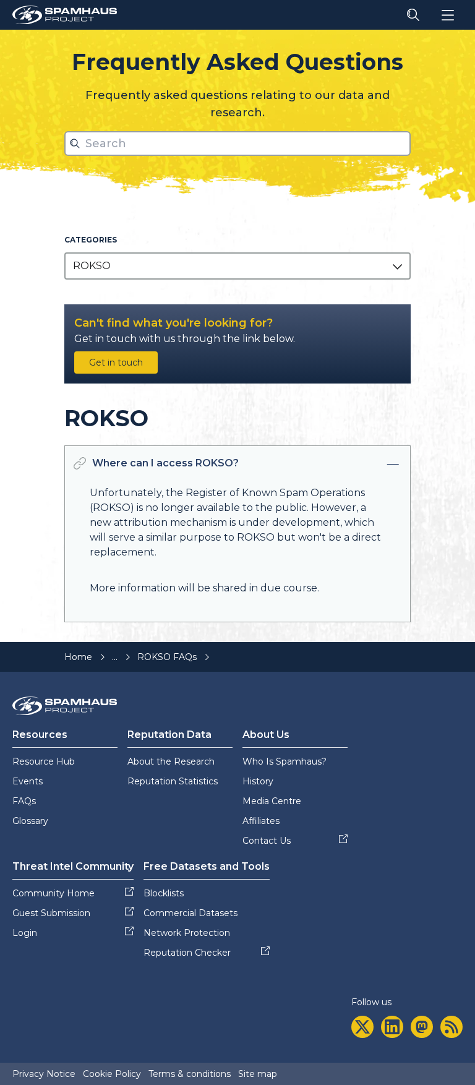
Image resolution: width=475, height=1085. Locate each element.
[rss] (451, 1027)
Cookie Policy (112, 1073)
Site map (257, 1073)
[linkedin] (392, 1027)
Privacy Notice (43, 1073)
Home (78, 657)
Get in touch (116, 362)
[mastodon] (422, 1027)
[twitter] (362, 1027)
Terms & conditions (189, 1073)
